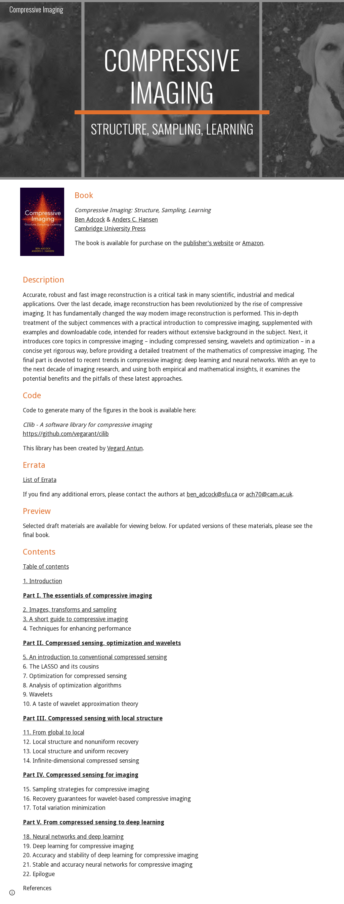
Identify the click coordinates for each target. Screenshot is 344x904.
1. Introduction (42, 581)
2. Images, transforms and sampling (70, 609)
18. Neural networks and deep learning (73, 836)
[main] (172, 89)
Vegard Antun (125, 448)
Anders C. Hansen (135, 219)
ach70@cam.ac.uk (269, 494)
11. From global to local (53, 732)
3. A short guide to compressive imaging (75, 619)
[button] (12, 892)
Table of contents (46, 566)
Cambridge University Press (110, 228)
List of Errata (39, 480)
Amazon (252, 243)
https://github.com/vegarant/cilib (66, 433)
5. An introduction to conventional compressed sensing (95, 657)
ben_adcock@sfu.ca (212, 494)
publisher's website (208, 243)
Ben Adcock (90, 219)
